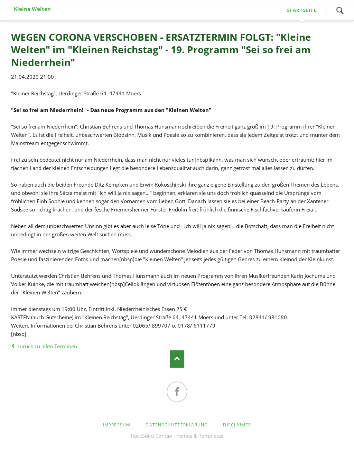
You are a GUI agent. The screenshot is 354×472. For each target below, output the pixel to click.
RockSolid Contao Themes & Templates (177, 435)
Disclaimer (237, 425)
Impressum (117, 425)
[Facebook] (177, 391)
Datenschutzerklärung (177, 425)
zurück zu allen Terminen (47, 346)
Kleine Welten (32, 9)
